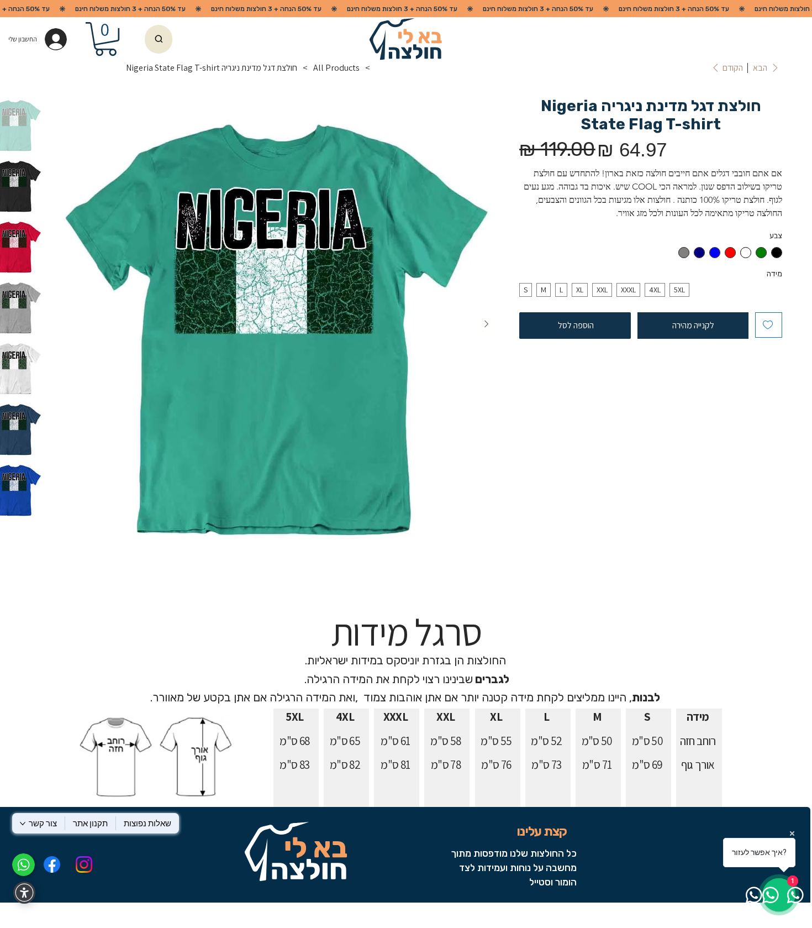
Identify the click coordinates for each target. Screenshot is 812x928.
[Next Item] (486, 324)
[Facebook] (51, 864)
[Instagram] (84, 864)
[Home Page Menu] (380, 68)
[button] (106, 39)
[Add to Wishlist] (768, 325)
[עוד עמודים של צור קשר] (22, 823)
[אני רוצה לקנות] (158, 39)
